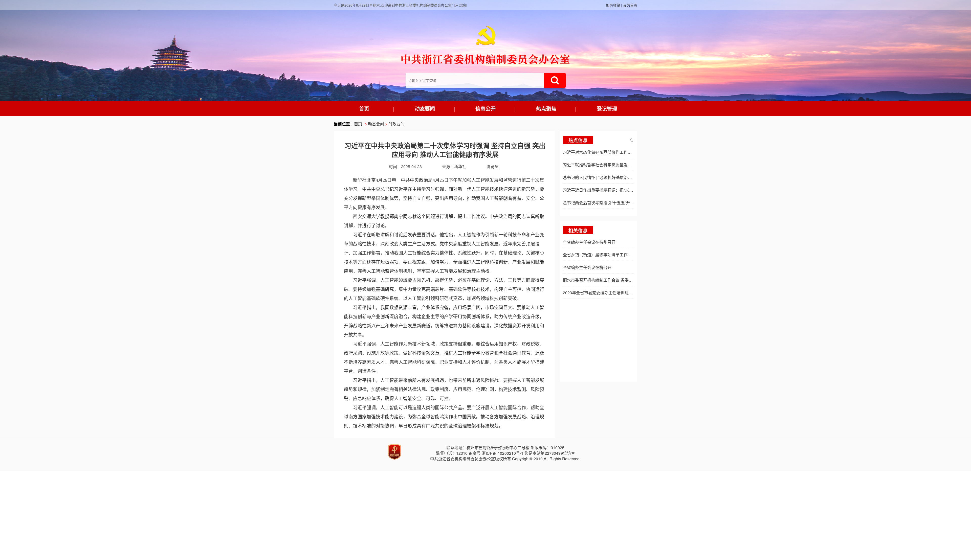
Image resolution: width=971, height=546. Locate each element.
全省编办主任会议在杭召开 (587, 267)
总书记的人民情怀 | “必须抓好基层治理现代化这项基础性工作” (618, 177)
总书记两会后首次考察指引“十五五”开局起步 (602, 203)
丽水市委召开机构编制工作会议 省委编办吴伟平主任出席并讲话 (620, 280)
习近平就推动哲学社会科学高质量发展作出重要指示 (609, 165)
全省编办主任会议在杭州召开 (589, 242)
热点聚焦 (546, 108)
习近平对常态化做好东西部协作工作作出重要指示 (607, 152)
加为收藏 (613, 5)
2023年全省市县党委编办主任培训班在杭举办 (604, 292)
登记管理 (607, 108)
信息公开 (485, 108)
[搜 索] (555, 80)
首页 (364, 108)
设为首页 (630, 5)
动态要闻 (425, 108)
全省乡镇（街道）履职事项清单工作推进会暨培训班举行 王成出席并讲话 (628, 255)
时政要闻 (396, 124)
